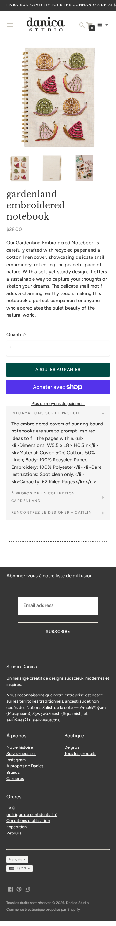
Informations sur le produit (45, 413)
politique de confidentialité (31, 814)
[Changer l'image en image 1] (19, 168)
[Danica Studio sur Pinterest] (19, 889)
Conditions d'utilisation (28, 820)
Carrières (15, 778)
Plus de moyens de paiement (58, 403)
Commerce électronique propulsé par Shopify (43, 909)
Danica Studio (77, 903)
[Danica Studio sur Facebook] (10, 889)
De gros (71, 747)
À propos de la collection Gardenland (43, 497)
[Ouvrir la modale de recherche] (82, 25)
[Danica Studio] (46, 25)
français (15, 859)
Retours (13, 833)
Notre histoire (19, 747)
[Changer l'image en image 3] (85, 168)
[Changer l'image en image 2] (52, 168)
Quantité (16, 334)
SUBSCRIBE (58, 631)
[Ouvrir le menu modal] (10, 25)
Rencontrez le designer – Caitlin (51, 513)
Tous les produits (80, 753)
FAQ (10, 808)
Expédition (16, 827)
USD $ (21, 868)
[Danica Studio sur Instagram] (27, 889)
